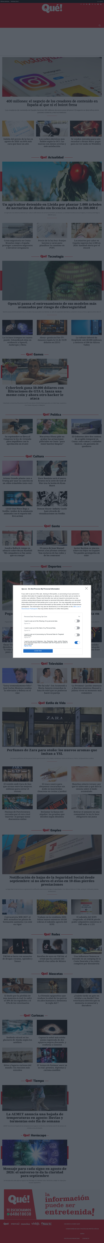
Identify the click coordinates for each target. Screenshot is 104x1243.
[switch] (77, 621)
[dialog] (52, 621)
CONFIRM (38, 651)
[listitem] (52, 616)
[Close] (87, 589)
